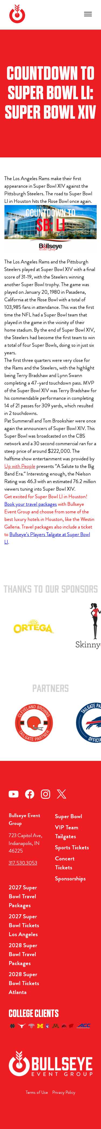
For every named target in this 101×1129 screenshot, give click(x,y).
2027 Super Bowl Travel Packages (23, 896)
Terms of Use (37, 1092)
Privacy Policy (63, 1092)
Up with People (19, 466)
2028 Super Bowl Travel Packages (23, 954)
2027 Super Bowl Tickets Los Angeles (24, 925)
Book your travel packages (30, 504)
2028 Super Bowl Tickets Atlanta (24, 983)
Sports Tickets (72, 847)
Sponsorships (70, 878)
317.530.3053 (23, 863)
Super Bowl (68, 816)
